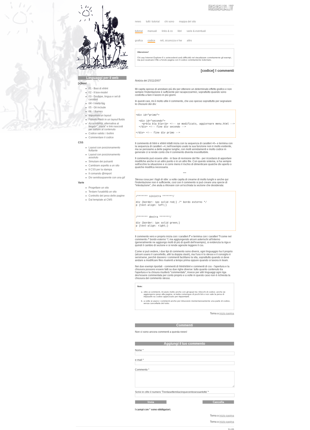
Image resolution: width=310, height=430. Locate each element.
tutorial (139, 31)
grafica (139, 40)
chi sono (169, 21)
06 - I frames (96, 111)
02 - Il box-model (98, 92)
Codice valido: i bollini (101, 133)
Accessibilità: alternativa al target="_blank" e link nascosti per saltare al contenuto (106, 126)
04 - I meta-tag (97, 103)
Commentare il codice (101, 137)
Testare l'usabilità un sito (103, 191)
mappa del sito (187, 21)
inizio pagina (226, 313)
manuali (152, 31)
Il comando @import (100, 173)
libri (180, 31)
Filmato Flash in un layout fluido (107, 119)
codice (151, 40)
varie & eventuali (196, 31)
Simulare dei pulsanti (101, 161)
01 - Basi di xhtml (98, 88)
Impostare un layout (100, 115)
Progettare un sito (99, 187)
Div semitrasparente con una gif (107, 177)
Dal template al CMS (100, 199)
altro (189, 40)
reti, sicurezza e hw (171, 40)
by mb (231, 429)
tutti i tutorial (153, 21)
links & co (167, 31)
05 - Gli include (97, 107)
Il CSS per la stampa (100, 169)
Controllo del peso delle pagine (107, 195)
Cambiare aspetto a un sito (104, 165)
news (138, 21)
